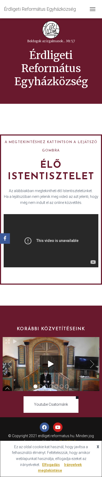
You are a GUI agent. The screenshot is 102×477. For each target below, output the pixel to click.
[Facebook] (44, 427)
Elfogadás (51, 465)
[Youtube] (58, 427)
